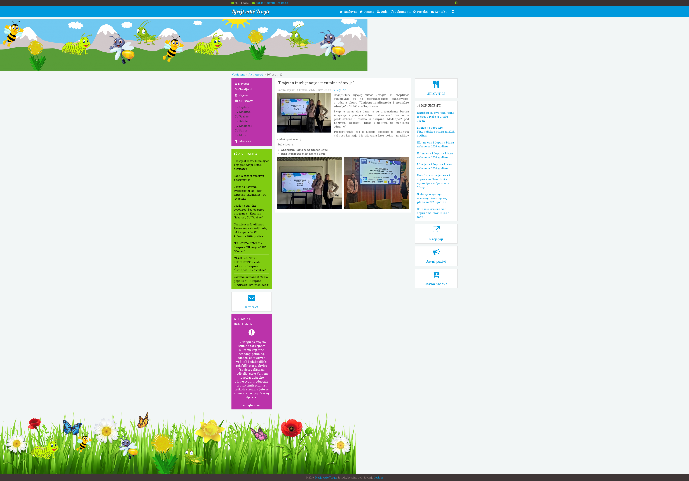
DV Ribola (241, 121)
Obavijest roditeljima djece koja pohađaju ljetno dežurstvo (251, 165)
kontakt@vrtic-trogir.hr (272, 2)
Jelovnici (244, 141)
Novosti (243, 83)
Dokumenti (402, 11)
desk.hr (378, 477)
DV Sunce (241, 130)
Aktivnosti (256, 74)
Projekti (422, 11)
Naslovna (350, 11)
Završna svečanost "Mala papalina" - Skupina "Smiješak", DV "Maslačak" (251, 281)
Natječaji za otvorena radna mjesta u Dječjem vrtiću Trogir (435, 116)
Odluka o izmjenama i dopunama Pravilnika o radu (433, 213)
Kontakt (440, 11)
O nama (368, 11)
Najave (243, 95)
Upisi (384, 11)
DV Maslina (243, 112)
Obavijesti (245, 89)
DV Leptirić (339, 90)
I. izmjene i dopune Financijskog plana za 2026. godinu (436, 131)
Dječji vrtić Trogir (326, 477)
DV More (240, 135)
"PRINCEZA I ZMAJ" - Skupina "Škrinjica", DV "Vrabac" (250, 247)
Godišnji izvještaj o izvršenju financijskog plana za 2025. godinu (432, 198)
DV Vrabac (242, 116)
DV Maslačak (243, 126)
